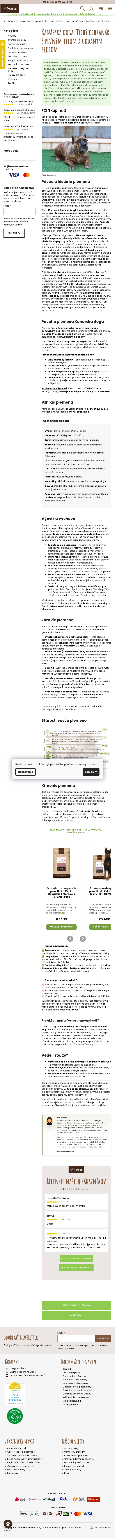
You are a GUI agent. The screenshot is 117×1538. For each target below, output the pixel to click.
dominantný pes (51, 331)
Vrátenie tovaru (71, 1404)
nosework (65, 592)
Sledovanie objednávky (75, 1379)
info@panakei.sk (18, 1368)
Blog (66, 1473)
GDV (99, 651)
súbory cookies (87, 764)
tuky (56, 801)
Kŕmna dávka (52, 946)
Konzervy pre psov (17, 52)
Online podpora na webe (23, 1371)
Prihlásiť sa (14, 233)
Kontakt (67, 1368)
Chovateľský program (76, 1455)
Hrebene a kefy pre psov (18, 70)
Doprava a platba (72, 1372)
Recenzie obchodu (17, 1448)
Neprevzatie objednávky (75, 1383)
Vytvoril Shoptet (102, 1527)
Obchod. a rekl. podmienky (77, 1386)
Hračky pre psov (16, 74)
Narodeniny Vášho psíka (77, 1462)
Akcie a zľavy (71, 1448)
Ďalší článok (76, 1315)
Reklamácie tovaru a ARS (76, 1397)
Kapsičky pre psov (17, 56)
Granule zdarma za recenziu (79, 1459)
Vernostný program (74, 1451)
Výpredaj (12, 79)
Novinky (12, 35)
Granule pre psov (17, 39)
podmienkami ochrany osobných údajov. (16, 223)
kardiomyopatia (91, 678)
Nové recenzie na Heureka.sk (76, 1267)
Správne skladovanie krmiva (22, 1455)
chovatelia (89, 78)
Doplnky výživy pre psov (20, 48)
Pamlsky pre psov (17, 44)
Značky (12, 83)
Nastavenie (25, 772)
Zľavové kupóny (72, 1469)
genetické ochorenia (52, 632)
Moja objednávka (72, 1400)
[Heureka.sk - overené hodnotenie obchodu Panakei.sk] (15, 1394)
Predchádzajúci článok (76, 1305)
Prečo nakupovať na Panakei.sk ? (24, 1459)
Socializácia (55, 545)
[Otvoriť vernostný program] (8, 1524)
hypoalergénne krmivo (53, 697)
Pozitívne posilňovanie (60, 565)
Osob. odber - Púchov (74, 1376)
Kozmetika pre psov (18, 64)
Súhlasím (91, 772)
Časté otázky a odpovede (21, 1451)
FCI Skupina (53, 110)
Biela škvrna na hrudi (87, 497)
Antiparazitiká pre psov (20, 60)
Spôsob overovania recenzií (77, 1390)
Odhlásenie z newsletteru (20, 1466)
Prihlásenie (13, 1473)
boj (54, 230)
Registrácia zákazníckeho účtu (23, 1462)
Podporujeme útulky (75, 1466)
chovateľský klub (73, 88)
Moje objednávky (16, 1469)
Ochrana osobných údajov (77, 1393)
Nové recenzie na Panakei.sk (76, 1258)
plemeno (76, 191)
